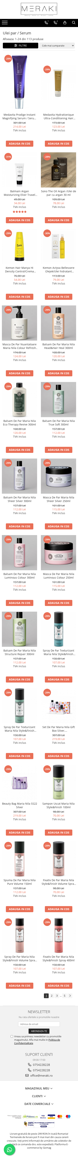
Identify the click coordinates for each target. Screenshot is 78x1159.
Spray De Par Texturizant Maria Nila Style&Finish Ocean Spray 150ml (58, 652)
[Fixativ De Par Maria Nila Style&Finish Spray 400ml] (58, 935)
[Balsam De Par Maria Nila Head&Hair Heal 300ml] (58, 323)
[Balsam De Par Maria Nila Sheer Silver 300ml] (19, 476)
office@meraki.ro (41, 1075)
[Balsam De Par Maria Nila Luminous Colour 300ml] (19, 552)
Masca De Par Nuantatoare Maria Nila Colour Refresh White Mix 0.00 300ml (19, 346)
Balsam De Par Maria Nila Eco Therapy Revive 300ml (19, 422)
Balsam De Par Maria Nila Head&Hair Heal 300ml (58, 346)
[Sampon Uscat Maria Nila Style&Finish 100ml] (58, 782)
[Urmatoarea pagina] (69, 995)
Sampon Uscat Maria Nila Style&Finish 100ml (58, 805)
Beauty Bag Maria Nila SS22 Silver (19, 805)
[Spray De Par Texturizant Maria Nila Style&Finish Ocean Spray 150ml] (58, 629)
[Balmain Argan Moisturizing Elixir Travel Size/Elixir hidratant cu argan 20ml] (19, 169)
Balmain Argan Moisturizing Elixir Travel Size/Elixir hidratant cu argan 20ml (19, 193)
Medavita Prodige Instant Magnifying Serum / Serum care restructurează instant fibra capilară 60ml (19, 116)
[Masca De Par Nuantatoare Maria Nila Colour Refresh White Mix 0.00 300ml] (19, 323)
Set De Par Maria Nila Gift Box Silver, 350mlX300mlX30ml (58, 728)
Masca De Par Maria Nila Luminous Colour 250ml (58, 575)
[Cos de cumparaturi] (65, 22)
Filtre (22, 45)
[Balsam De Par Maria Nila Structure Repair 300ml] (19, 629)
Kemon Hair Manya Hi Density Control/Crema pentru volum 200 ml (19, 269)
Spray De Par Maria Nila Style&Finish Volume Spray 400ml (19, 958)
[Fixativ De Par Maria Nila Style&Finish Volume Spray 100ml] (58, 858)
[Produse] (5, 23)
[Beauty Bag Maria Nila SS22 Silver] (19, 782)
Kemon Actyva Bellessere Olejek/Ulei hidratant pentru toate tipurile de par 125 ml (58, 269)
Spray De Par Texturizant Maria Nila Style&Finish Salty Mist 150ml (19, 728)
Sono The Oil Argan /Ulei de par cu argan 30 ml (58, 193)
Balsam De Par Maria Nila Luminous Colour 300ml (19, 575)
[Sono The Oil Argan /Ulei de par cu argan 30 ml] (58, 169)
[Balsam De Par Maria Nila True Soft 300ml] (58, 399)
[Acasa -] (39, 9)
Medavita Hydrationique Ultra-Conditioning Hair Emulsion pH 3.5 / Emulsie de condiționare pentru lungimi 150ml (58, 116)
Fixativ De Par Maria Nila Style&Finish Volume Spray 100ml (58, 882)
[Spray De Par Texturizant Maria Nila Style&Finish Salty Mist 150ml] (19, 705)
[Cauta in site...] (73, 22)
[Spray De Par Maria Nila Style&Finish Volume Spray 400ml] (19, 935)
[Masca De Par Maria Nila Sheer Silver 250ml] (58, 476)
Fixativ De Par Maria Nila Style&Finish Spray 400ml (59, 958)
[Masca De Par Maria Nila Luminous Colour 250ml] (58, 552)
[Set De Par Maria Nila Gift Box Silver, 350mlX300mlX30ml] (58, 705)
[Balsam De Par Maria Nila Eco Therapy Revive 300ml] (19, 399)
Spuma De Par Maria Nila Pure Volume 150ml (20, 882)
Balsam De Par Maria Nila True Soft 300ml (58, 422)
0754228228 (41, 1065)
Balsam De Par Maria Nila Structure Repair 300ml (19, 652)
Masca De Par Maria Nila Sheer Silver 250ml (58, 499)
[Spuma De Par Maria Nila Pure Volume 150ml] (19, 858)
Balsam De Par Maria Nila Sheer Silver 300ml (19, 499)
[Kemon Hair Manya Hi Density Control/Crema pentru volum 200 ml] (19, 246)
